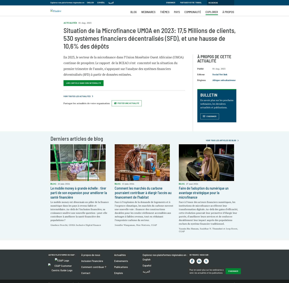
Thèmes (164, 12)
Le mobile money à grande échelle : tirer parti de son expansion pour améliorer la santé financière (78, 192)
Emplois (118, 273)
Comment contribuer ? (93, 267)
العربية (111, 2)
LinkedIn (199, 261)
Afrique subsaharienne (224, 80)
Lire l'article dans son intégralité (83, 83)
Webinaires (148, 12)
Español (101, 2)
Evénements (121, 261)
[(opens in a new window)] (62, 260)
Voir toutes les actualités (77, 96)
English (90, 2)
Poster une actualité (128, 103)
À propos (228, 12)
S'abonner (170, 2)
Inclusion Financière (92, 261)
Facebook (192, 261)
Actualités (120, 255)
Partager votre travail (191, 2)
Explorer (212, 12)
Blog (134, 12)
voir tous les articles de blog (221, 140)
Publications (121, 267)
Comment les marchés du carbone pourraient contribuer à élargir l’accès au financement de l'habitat (143, 192)
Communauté (192, 12)
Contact (85, 273)
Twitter (206, 261)
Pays (177, 12)
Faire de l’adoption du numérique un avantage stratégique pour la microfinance (203, 192)
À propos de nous (90, 255)
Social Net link (219, 74)
